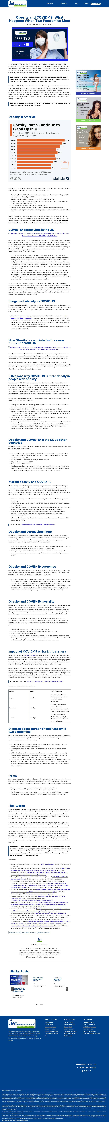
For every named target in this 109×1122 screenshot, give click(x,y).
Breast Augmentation (70, 1031)
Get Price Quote (68, 1022)
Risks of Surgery (24, 1120)
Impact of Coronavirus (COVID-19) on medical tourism (45, 681)
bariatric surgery (29, 655)
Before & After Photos (89, 1031)
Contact (86, 3)
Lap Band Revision (50, 1029)
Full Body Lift (68, 1035)
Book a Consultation (89, 1024)
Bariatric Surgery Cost (89, 1027)
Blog (76, 3)
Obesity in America (44, 932)
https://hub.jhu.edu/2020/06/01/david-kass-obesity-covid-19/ (32, 900)
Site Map (4, 1120)
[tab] (36, 1004)
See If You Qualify (88, 1022)
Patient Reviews (88, 1029)
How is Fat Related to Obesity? (57, 979)
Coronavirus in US (14, 932)
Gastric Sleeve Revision (51, 1031)
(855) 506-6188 (95, 3)
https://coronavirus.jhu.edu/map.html (40, 894)
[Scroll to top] (106, 1116)
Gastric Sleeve (49, 1022)
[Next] (67, 989)
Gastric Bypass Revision (51, 1033)
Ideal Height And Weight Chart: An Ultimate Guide (19, 989)
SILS (46, 1035)
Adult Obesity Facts (47, 864)
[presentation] (19, 980)
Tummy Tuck (68, 1027)
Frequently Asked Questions (91, 1033)
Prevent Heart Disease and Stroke (38, 979)
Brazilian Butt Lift (69, 1029)
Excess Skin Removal (70, 1033)
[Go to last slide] (12, 989)
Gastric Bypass (49, 1024)
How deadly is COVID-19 (29, 932)
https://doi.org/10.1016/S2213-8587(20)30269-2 (50, 913)
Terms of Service (16, 1120)
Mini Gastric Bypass (50, 1027)
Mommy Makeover (69, 1024)
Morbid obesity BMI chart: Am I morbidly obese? (38, 524)
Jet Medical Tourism (34, 24)
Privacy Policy (9, 1120)
